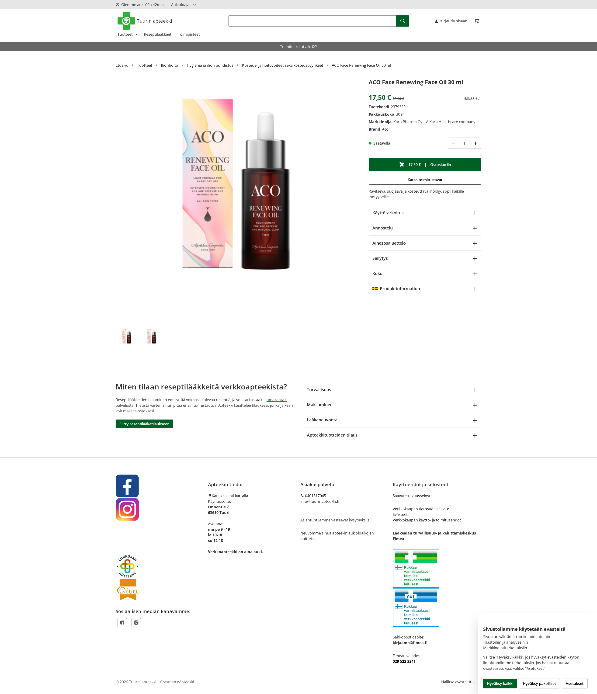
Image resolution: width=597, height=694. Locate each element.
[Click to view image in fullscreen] (237, 199)
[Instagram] (136, 622)
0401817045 (315, 495)
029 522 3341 (404, 661)
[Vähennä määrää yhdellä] (453, 143)
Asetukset (574, 683)
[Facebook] (122, 622)
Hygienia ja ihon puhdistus (210, 65)
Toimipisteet (189, 34)
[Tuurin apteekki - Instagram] (160, 509)
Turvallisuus (319, 389)
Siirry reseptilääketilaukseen (144, 424)
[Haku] (402, 21)
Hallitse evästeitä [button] (456, 681)
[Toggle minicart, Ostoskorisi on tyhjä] (476, 21)
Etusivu (122, 65)
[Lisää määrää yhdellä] (475, 143)
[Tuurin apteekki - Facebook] (160, 486)
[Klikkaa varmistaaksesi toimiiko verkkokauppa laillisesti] (437, 588)
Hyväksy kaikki (500, 683)
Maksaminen (320, 404)
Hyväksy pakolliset (539, 683)
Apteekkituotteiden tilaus (332, 435)
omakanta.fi (277, 399)
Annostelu (382, 228)
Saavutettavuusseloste (413, 495)
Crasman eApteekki (177, 681)
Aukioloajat (181, 4)
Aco (385, 129)
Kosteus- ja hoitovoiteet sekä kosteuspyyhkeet (282, 65)
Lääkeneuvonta (322, 420)
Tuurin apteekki (154, 21)
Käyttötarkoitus (388, 212)
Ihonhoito (169, 65)
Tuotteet (125, 34)
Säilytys (380, 258)
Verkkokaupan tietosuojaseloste (421, 508)
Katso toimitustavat (425, 179)
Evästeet (400, 514)
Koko (377, 273)
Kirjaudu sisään (453, 21)
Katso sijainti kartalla (230, 495)
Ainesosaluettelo (389, 243)
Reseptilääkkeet (157, 34)
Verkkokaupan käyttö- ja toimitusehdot (427, 520)
